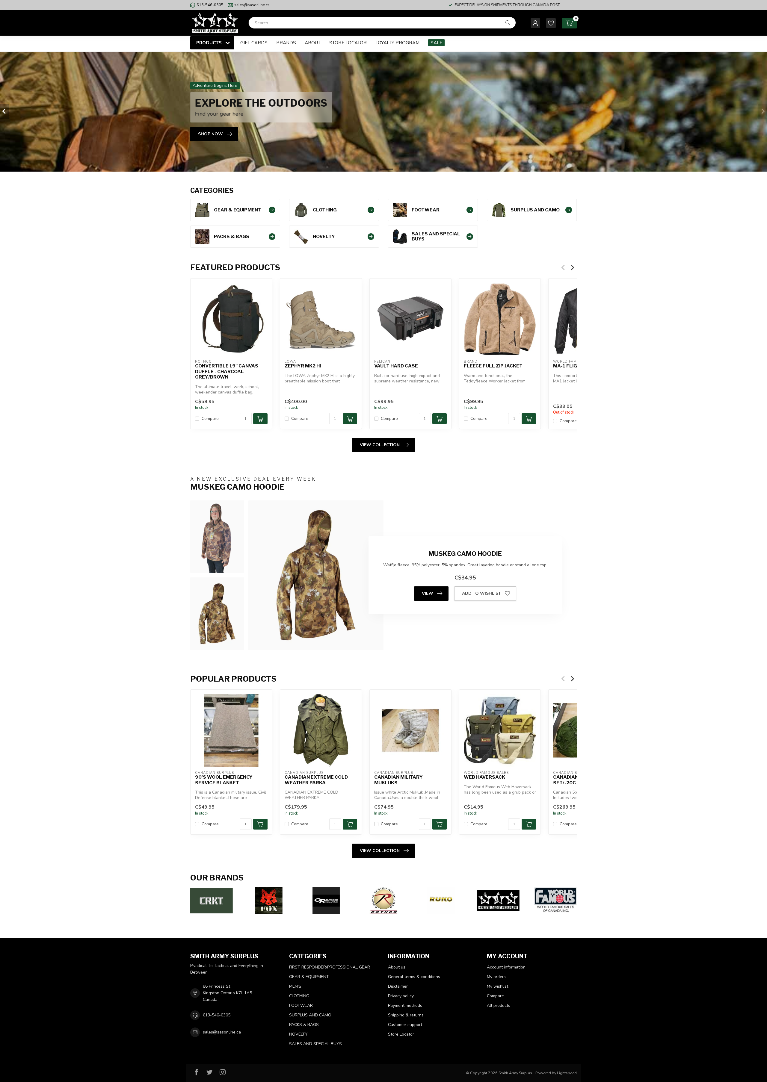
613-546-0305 (210, 5)
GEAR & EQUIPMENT (309, 977)
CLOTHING (299, 996)
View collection (380, 445)
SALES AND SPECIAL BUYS (315, 1044)
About (313, 43)
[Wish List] (551, 23)
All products (498, 1005)
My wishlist (497, 986)
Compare (210, 418)
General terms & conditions (414, 977)
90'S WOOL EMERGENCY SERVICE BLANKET (224, 779)
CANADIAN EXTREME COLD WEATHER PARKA (316, 779)
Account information (506, 967)
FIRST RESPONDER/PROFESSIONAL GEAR (329, 967)
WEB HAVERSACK (484, 777)
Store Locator (348, 43)
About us (396, 967)
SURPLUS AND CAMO (310, 1015)
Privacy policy (401, 996)
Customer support (405, 1024)
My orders (496, 977)
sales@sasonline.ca (252, 5)
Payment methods (405, 1005)
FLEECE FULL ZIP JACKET (493, 366)
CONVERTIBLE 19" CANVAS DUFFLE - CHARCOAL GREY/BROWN (226, 371)
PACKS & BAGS (304, 1024)
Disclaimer (398, 986)
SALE (436, 43)
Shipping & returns (406, 1015)
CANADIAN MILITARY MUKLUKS (398, 779)
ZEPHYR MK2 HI (303, 366)
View (427, 593)
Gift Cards (254, 43)
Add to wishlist (481, 593)
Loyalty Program (397, 43)
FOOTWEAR (301, 1005)
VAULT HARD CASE (396, 366)
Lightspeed (567, 1072)
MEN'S (295, 986)
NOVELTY (298, 1034)
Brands (286, 43)
